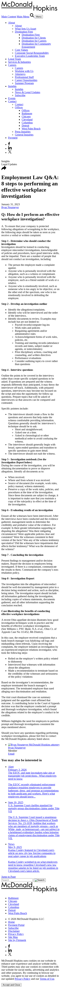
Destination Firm (24, 31)
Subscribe (20, 95)
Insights (12, 86)
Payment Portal (16, 925)
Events (11, 98)
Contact (12, 101)
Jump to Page (8, 876)
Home (11, 922)
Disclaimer (14, 931)
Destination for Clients (34, 37)
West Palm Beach (31, 128)
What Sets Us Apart (25, 28)
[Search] (32, 16)
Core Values (21, 49)
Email (11, 753)
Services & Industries (19, 62)
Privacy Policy (16, 934)
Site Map (13, 937)
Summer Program (24, 83)
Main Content (8, 16)
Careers (12, 65)
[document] (30, 969)
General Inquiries (24, 134)
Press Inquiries (22, 131)
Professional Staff (24, 77)
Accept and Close (11, 985)
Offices (19, 107)
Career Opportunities (26, 80)
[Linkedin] (10, 148)
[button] (3, 169)
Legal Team (14, 59)
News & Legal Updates (27, 92)
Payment (12, 137)
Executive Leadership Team (30, 56)
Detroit (25, 125)
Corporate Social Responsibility (32, 52)
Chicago (26, 116)
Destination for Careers (34, 40)
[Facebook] (9, 144)
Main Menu (23, 16)
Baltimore (27, 113)
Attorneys (20, 74)
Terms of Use (47, 978)
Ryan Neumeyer (10, 207)
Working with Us (24, 71)
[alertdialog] (30, 973)
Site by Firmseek (17, 940)
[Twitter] (10, 152)
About (11, 22)
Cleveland (27, 119)
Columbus (27, 122)
